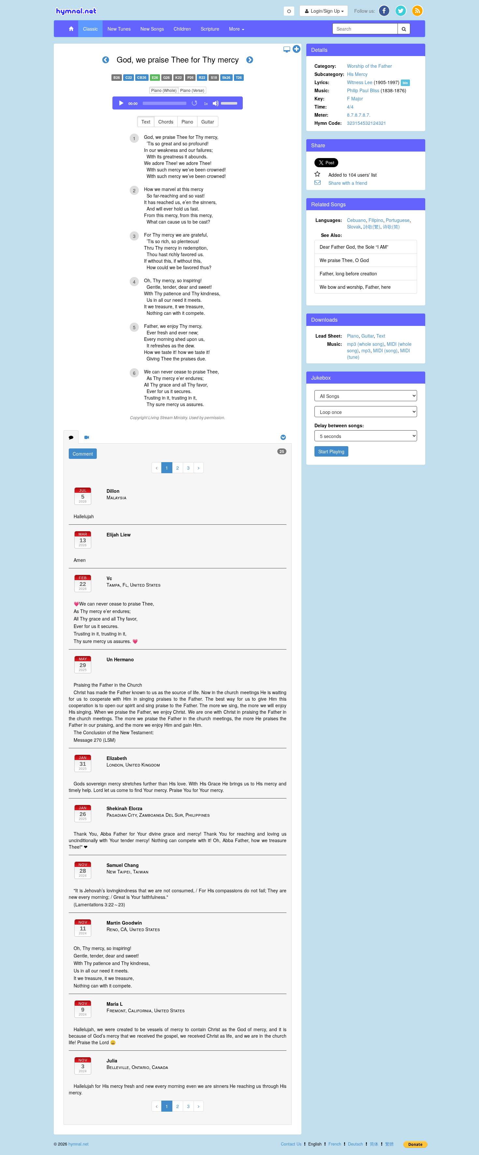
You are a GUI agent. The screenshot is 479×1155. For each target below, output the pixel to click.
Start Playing (331, 451)
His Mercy (357, 74)
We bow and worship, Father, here (355, 287)
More (235, 28)
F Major (355, 98)
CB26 (141, 77)
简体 (374, 1144)
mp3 (365, 350)
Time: (320, 106)
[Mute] (215, 103)
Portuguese (398, 220)
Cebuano (356, 220)
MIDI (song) (385, 350)
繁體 (389, 1144)
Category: (325, 66)
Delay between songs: (339, 425)
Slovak (354, 226)
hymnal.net (78, 1144)
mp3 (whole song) (365, 344)
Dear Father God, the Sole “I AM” (354, 246)
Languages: (328, 220)
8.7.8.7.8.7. (358, 114)
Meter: (321, 114)
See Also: (331, 235)
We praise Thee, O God (344, 260)
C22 (128, 77)
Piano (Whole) (164, 90)
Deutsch (355, 1144)
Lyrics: (321, 82)
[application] (177, 103)
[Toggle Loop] (195, 103)
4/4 (350, 106)
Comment (83, 453)
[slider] (230, 103)
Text (145, 121)
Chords (165, 121)
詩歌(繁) (371, 226)
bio (405, 82)
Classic (90, 28)
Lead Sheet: (328, 335)
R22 (202, 77)
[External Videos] (86, 437)
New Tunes (119, 28)
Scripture (210, 28)
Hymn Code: (328, 123)
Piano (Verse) (192, 90)
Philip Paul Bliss (363, 90)
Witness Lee (359, 82)
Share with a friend (347, 183)
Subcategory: (329, 74)
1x (206, 104)
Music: (321, 90)
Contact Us (291, 1144)
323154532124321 (366, 123)
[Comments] (71, 437)
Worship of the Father (369, 66)
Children (182, 28)
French (334, 1144)
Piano (187, 121)
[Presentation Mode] (286, 49)
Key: (319, 98)
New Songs (152, 28)
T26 (239, 77)
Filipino (376, 220)
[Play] (121, 103)
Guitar (207, 121)
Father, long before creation (348, 273)
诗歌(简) (391, 226)
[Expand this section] (296, 49)
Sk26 (226, 77)
